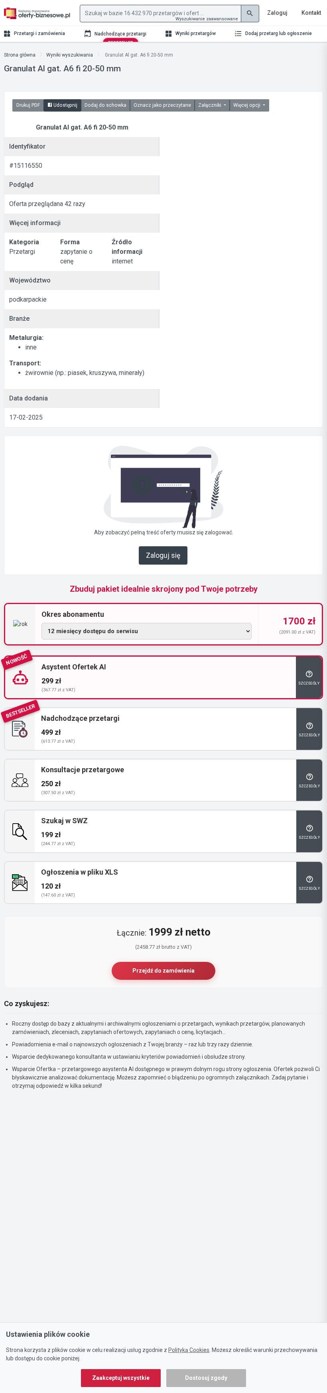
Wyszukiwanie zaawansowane (206, 19)
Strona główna (19, 55)
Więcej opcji (247, 105)
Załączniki (210, 105)
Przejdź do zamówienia (163, 970)
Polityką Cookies (188, 1350)
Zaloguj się (163, 555)
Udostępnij (64, 105)
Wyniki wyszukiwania (69, 55)
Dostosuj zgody (206, 1378)
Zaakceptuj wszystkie (121, 1378)
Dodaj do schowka (105, 105)
